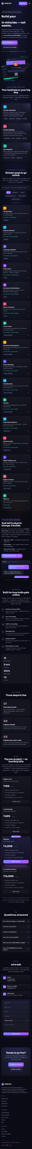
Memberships (22, 195)
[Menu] (29, 3)
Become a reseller (20, 902)
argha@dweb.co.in (11, 988)
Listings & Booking (11, 195)
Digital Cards (4, 1098)
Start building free (8, 42)
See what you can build (9, 47)
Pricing (3, 1120)
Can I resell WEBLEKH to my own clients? (12, 949)
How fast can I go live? (9, 926)
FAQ (2, 1122)
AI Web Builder (5, 1112)
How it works (4, 1117)
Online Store (4, 1103)
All (8, 192)
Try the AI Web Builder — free (11, 555)
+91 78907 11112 (11, 979)
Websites (15, 192)
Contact (3, 1136)
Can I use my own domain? (11, 937)
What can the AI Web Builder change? (14, 942)
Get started (23, 3)
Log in (3, 1129)
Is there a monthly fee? (10, 932)
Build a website (16, 861)
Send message (16, 1033)
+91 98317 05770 (11, 980)
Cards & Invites (16, 199)
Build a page (16, 831)
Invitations (4, 1101)
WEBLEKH (7, 3)
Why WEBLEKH (5, 1115)
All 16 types (4, 1106)
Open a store (16, 891)
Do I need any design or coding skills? (14, 921)
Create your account (16, 1064)
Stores (23, 192)
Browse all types (16, 1069)
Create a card (16, 801)
